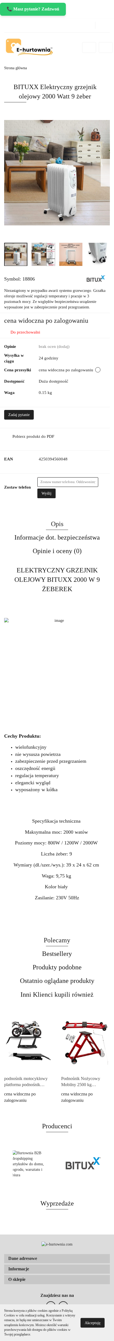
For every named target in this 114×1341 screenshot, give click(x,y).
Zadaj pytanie (19, 415)
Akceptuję (92, 1323)
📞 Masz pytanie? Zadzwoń (33, 9)
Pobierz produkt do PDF (33, 436)
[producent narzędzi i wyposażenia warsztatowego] (96, 279)
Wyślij (46, 493)
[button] (57, 1258)
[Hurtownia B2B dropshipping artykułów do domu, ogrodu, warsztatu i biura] (30, 1164)
